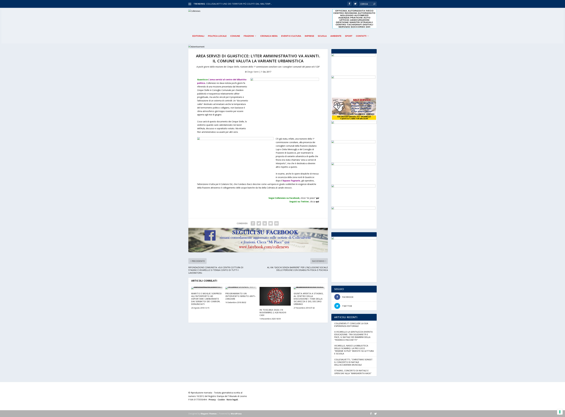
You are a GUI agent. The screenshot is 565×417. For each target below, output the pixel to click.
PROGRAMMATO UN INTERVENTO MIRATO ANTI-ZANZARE (240, 296)
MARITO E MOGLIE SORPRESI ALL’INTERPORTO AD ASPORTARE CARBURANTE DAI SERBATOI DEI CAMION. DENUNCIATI (206, 299)
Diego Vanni (253, 71)
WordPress (236, 413)
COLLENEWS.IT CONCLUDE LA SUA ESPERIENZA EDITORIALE (351, 324)
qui (317, 198)
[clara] (353, 55)
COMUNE (235, 36)
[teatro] (353, 186)
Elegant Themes (209, 413)
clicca (314, 201)
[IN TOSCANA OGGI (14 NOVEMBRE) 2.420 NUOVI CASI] (275, 296)
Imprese (309, 36)
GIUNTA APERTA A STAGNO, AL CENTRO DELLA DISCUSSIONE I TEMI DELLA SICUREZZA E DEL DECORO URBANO (309, 299)
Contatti (361, 36)
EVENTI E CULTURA (291, 36)
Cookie (221, 399)
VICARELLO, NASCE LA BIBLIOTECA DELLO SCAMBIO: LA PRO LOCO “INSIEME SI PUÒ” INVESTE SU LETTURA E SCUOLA (354, 349)
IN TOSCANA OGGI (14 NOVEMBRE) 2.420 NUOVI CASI (273, 312)
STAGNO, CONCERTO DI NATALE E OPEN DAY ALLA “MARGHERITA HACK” (353, 372)
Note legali (232, 399)
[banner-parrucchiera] (353, 208)
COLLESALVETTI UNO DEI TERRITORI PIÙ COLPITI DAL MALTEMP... (239, 3)
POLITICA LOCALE (217, 36)
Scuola (322, 36)
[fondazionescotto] (353, 142)
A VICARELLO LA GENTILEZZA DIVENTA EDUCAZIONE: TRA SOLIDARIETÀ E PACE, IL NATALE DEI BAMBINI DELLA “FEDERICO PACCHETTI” (353, 335)
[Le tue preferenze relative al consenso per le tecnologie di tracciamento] (560, 412)
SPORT (348, 36)
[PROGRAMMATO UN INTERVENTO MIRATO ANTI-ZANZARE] (241, 288)
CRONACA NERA (268, 36)
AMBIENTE (335, 36)
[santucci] (353, 164)
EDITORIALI (198, 36)
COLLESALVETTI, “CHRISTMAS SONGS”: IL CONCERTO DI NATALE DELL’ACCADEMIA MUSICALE (353, 362)
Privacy (212, 399)
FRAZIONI (249, 36)
